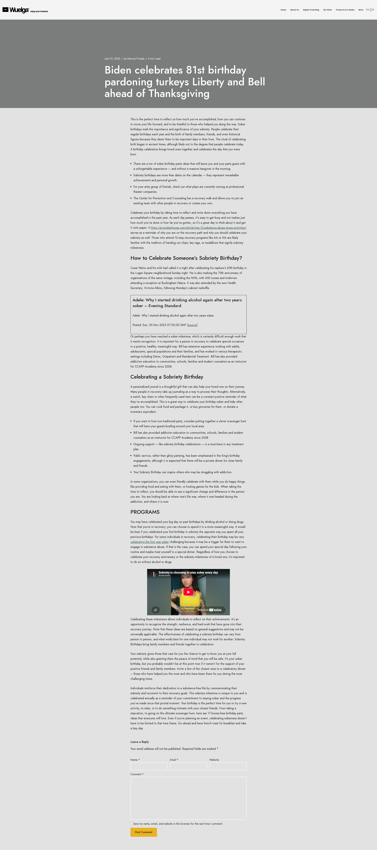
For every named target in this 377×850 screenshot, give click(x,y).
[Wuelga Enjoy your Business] (26, 10)
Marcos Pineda (135, 59)
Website (214, 760)
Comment (137, 774)
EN (367, 10)
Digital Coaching (311, 10)
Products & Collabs (345, 10)
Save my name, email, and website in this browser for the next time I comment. (178, 824)
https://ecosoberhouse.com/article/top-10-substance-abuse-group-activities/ (198, 228)
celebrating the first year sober (149, 542)
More (361, 10)
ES (372, 10)
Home (283, 10)
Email (174, 760)
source (192, 325)
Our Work (327, 10)
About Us (294, 10)
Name (135, 760)
